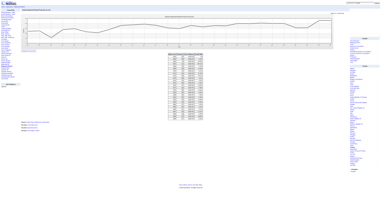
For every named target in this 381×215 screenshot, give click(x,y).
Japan (352, 115)
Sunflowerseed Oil (6, 75)
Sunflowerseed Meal (7, 73)
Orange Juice (5, 52)
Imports (352, 55)
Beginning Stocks (355, 42)
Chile (351, 83)
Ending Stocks (354, 48)
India (351, 106)
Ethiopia (352, 92)
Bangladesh (353, 75)
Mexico (352, 122)
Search (190, 185)
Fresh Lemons (5, 44)
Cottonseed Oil (5, 30)
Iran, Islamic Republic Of (357, 108)
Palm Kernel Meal (6, 53)
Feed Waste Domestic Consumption (360, 51)
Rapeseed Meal (5, 62)
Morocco (352, 126)
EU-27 (352, 95)
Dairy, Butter (4, 32)
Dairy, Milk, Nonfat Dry (7, 37)
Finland (352, 99)
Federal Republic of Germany (358, 97)
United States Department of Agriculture (37, 122)
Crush (352, 44)
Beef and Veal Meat (7, 16)
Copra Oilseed (5, 25)
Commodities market (33, 130)
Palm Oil (3, 57)
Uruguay (352, 163)
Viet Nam (353, 165)
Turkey (352, 152)
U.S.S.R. (352, 154)
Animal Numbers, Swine (8, 14)
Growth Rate (340, 13)
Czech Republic (354, 86)
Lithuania (352, 120)
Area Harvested (354, 41)
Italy (351, 113)
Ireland (352, 109)
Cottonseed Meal (6, 28)
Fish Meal (4, 39)
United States (354, 161)
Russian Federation (355, 140)
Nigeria (352, 129)
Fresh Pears (4, 48)
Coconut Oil (4, 21)
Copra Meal (4, 23)
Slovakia (352, 142)
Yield (351, 62)
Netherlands (353, 127)
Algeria (352, 68)
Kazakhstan (353, 117)
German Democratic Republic (358, 102)
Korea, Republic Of (355, 118)
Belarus (352, 77)
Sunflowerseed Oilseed (7, 77)
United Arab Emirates (356, 158)
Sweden (352, 147)
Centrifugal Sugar (6, 19)
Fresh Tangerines (6, 50)
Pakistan (352, 133)
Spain (351, 145)
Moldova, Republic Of (356, 124)
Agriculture (9, 7)
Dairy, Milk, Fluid (6, 35)
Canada (352, 81)
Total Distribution (355, 59)
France (352, 101)
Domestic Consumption (357, 46)
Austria (352, 74)
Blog (200, 185)
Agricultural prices (32, 128)
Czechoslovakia (354, 88)
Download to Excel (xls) (29, 51)
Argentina (353, 70)
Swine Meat (4, 78)
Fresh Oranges (5, 46)
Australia (352, 72)
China (351, 84)
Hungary (352, 104)
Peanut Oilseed (5, 61)
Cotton (3, 26)
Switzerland (353, 149)
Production (353, 57)
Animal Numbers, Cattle (8, 12)
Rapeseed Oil (5, 64)
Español (353, 171)
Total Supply (353, 60)
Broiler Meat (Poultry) (7, 18)
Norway (352, 131)
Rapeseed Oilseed (19, 7)
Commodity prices (32, 125)
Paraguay (353, 135)
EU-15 (352, 93)
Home (3, 7)
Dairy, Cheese (5, 34)
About (185, 185)
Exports (352, 50)
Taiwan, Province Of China (357, 151)
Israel (351, 111)
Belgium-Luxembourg (356, 79)
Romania (352, 138)
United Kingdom (354, 160)
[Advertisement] (9, 119)
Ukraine (352, 156)
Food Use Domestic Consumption (359, 53)
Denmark (352, 90)
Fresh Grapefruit (6, 43)
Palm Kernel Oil (5, 55)
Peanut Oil (4, 59)
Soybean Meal (5, 68)
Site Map (195, 185)
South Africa (353, 144)
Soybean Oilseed (6, 71)
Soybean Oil (4, 69)
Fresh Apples (5, 41)
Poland (352, 136)
